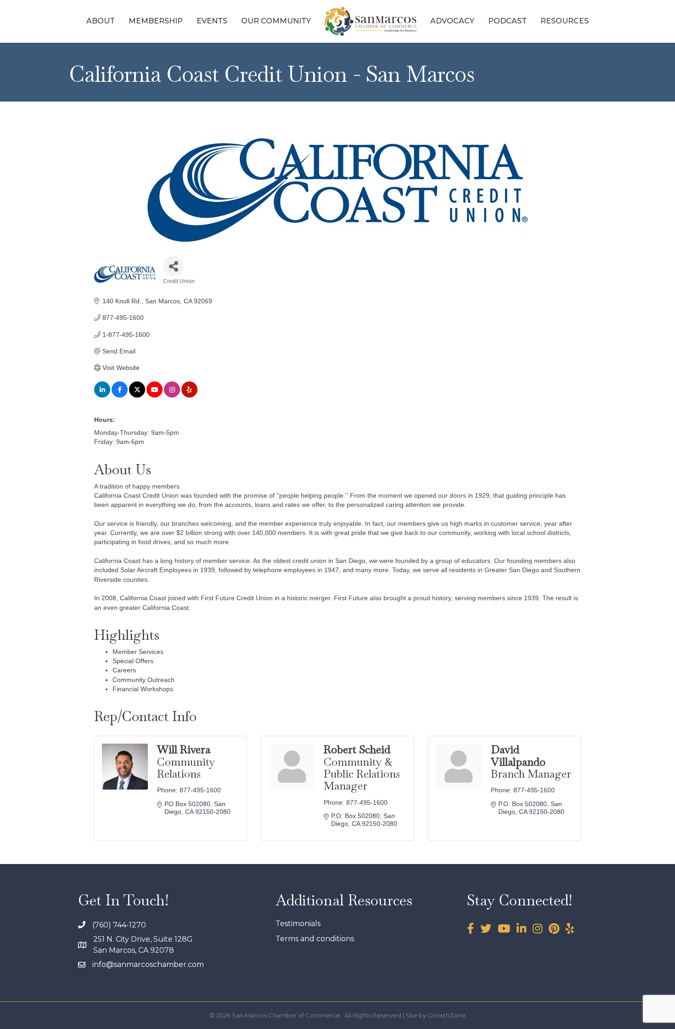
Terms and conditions (315, 938)
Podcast (507, 21)
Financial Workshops (142, 689)
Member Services (137, 651)
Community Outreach (143, 679)
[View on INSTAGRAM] (172, 395)
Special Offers (132, 661)
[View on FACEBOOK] (120, 395)
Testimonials (298, 923)
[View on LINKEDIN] (102, 395)
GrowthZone (447, 1015)
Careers (124, 670)
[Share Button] (173, 266)
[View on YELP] (189, 395)
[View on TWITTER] (137, 395)
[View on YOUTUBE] (154, 395)
